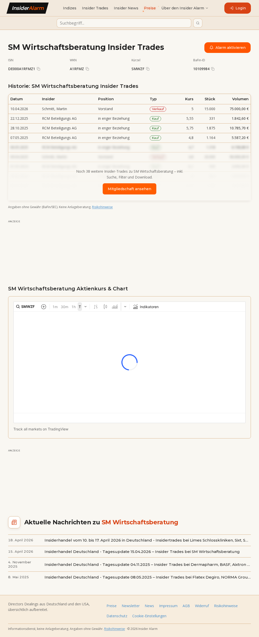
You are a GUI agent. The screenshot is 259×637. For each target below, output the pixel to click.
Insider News (126, 8)
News (149, 605)
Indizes (69, 8)
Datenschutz (116, 615)
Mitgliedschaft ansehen (129, 189)
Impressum (168, 605)
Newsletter (131, 605)
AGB (186, 605)
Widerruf (202, 605)
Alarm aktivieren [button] (230, 47)
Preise (111, 605)
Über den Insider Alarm (182, 8)
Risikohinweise (102, 207)
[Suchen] (197, 23)
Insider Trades (95, 8)
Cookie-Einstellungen (149, 615)
